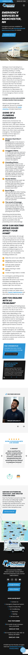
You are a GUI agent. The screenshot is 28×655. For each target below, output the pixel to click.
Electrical (15, 611)
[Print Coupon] (3, 378)
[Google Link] (16, 579)
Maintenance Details (11, 354)
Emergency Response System (15, 604)
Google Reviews (14, 585)
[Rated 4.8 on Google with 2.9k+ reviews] (14, 439)
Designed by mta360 (16, 647)
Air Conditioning (15, 609)
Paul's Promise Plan (15, 607)
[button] (14, 410)
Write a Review (14, 589)
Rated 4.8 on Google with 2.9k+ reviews (14, 442)
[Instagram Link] (12, 579)
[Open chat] (23, 650)
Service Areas (15, 616)
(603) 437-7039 (14, 637)
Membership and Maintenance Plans (13, 29)
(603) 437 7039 (21, 1)
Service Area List (9, 511)
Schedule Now (6, 1)
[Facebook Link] (8, 579)
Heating (14, 614)
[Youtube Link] (20, 579)
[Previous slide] (11, 377)
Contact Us (14, 602)
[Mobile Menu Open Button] (24, 5)
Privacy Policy (14, 648)
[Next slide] (16, 377)
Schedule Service (9, 35)
